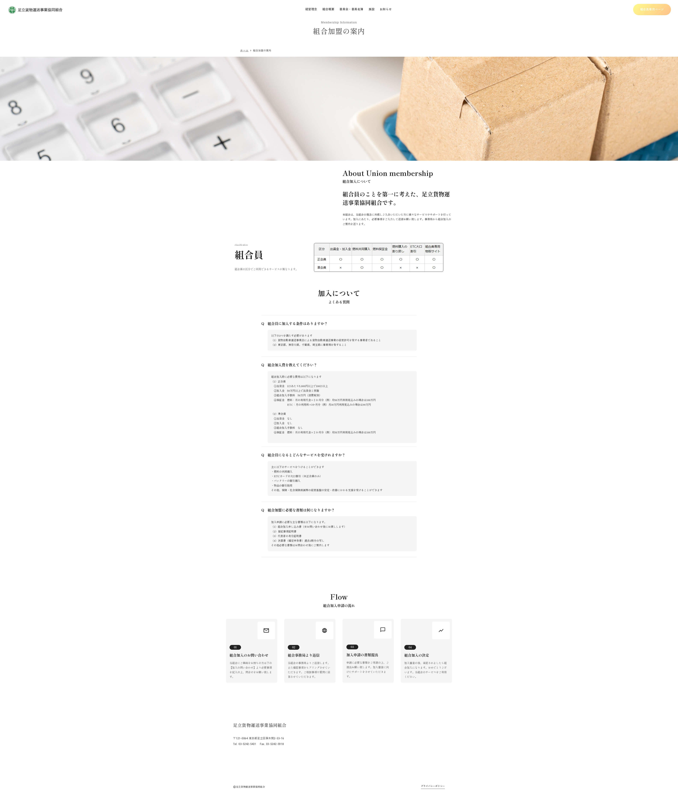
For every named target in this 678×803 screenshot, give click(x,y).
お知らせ (386, 9)
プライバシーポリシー (433, 786)
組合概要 (328, 9)
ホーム (244, 50)
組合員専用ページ (652, 9)
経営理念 (311, 9)
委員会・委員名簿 (351, 9)
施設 (372, 9)
